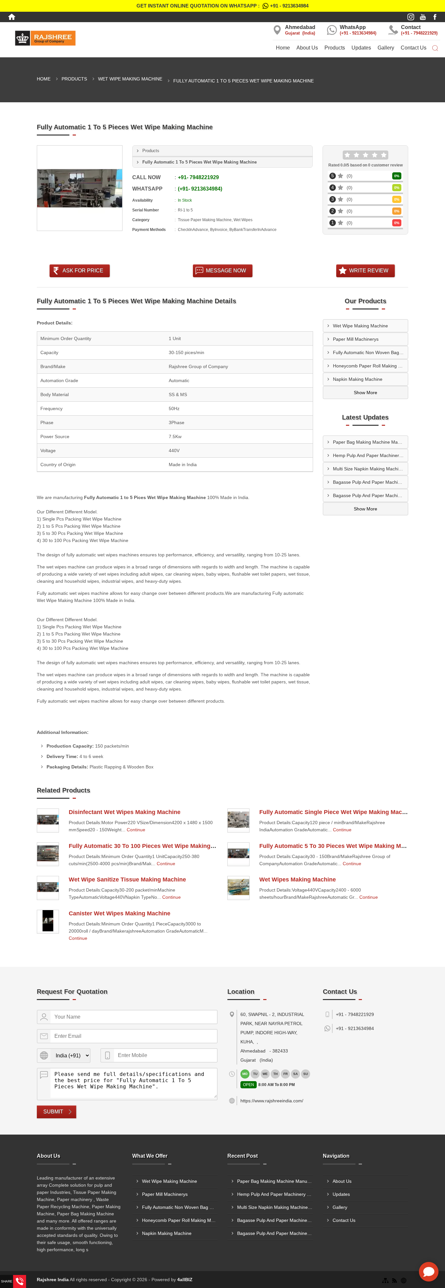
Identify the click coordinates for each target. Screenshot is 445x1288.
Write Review (368, 270)
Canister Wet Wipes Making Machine (119, 913)
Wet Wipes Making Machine (297, 879)
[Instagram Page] (411, 17)
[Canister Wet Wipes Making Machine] (48, 922)
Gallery (386, 47)
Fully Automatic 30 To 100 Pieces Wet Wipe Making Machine (152, 846)
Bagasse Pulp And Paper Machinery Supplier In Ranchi (370, 482)
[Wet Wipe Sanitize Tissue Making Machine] (48, 888)
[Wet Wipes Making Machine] (238, 888)
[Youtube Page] (423, 17)
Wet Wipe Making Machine (130, 78)
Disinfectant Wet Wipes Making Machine (124, 812)
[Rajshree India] (74, 37)
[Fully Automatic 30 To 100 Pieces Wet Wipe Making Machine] (48, 854)
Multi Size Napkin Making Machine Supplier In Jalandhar (370, 468)
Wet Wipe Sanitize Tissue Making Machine (127, 879)
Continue (136, 829)
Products (334, 47)
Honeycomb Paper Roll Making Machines (370, 365)
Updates (361, 47)
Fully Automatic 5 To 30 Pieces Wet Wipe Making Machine (339, 846)
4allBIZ (185, 1279)
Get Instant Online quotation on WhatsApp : (222, 5)
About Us (307, 47)
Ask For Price (83, 270)
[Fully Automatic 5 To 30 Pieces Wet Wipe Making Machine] (238, 854)
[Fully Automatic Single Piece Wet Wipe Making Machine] (238, 820)
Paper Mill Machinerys (356, 339)
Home (283, 47)
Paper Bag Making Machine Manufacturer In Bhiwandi (370, 442)
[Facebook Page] (435, 17)
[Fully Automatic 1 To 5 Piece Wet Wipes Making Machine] (79, 188)
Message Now (226, 270)
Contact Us (413, 47)
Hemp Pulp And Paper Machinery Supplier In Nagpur (370, 455)
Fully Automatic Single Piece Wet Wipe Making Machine (336, 812)
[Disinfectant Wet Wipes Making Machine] (48, 820)
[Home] (12, 17)
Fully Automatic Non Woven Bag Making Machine (370, 352)
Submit (53, 1111)
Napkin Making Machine (357, 379)
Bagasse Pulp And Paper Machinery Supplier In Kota (370, 495)
